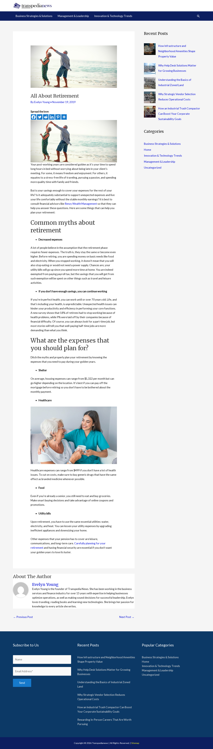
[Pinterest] (58, 117)
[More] (64, 117)
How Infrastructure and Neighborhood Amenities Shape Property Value (176, 51)
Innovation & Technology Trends (163, 155)
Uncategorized (152, 167)
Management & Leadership (159, 161)
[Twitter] (39, 117)
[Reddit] (45, 117)
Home (147, 149)
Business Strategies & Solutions (162, 143)
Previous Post (23, 617)
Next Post (126, 617)
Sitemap (135, 743)
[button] (198, 16)
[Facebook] (33, 117)
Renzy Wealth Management (81, 203)
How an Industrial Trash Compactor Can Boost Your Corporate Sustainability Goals (179, 114)
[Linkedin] (52, 117)
